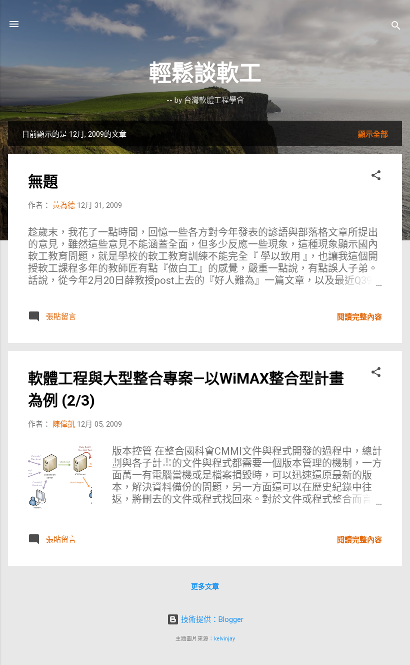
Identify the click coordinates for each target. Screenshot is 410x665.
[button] (376, 177)
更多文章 (205, 586)
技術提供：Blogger (211, 619)
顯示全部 (373, 134)
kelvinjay (224, 638)
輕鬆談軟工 (205, 73)
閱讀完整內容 (359, 316)
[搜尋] (396, 27)
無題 (43, 181)
